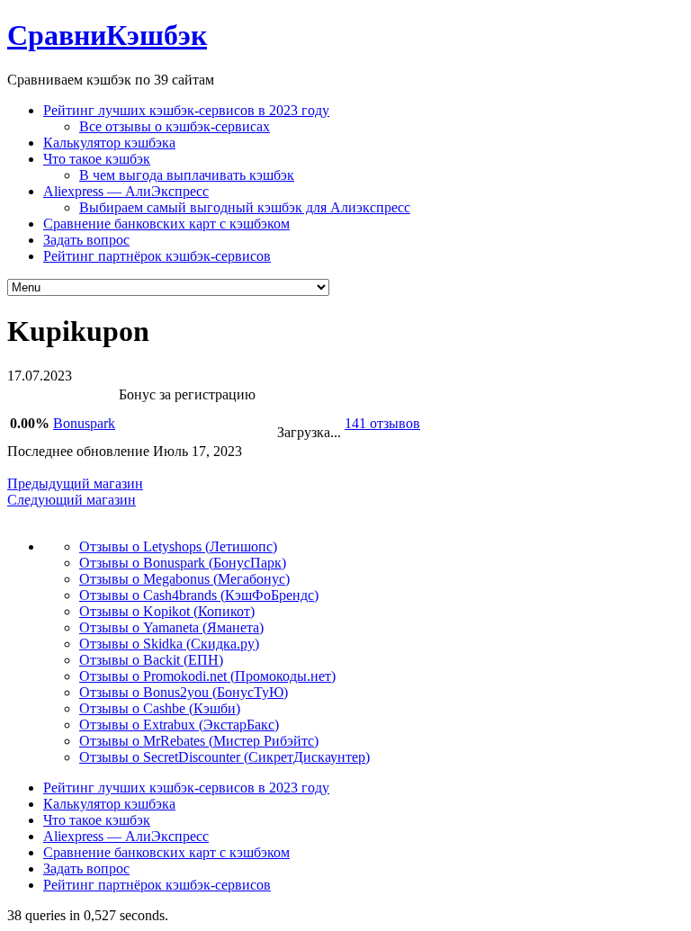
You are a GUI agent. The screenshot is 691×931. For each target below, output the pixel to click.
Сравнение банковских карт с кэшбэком (166, 223)
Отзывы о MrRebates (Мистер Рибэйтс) (199, 740)
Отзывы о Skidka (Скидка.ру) (169, 643)
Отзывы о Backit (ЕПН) (151, 659)
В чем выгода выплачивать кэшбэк (186, 175)
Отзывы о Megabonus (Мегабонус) (184, 578)
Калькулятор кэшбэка (109, 142)
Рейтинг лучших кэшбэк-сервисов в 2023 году (186, 110)
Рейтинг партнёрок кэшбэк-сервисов (157, 256)
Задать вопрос (86, 239)
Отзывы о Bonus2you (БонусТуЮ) (183, 692)
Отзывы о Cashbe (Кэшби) (159, 708)
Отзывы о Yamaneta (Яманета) (171, 627)
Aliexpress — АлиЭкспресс (126, 191)
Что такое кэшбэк (96, 158)
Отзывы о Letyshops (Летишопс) (178, 546)
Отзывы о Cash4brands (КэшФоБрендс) (199, 595)
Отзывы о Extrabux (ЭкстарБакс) (179, 724)
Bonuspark (84, 423)
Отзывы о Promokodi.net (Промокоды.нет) (207, 676)
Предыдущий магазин (75, 483)
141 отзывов (382, 423)
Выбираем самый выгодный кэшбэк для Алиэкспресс (244, 207)
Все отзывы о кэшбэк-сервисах (174, 126)
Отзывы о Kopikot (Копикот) (167, 611)
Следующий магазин (71, 499)
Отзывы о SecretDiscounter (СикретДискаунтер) (224, 757)
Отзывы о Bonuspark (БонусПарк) (182, 562)
